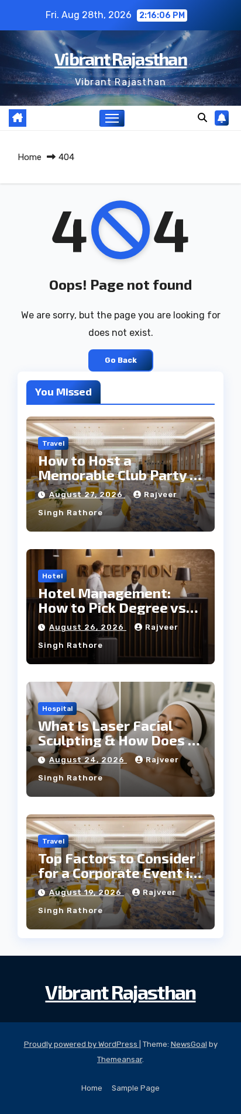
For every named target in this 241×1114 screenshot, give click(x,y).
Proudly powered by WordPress (81, 1044)
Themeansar (119, 1059)
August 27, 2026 (87, 494)
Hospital (57, 709)
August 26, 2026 (87, 627)
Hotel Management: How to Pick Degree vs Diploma (112, 607)
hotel (52, 576)
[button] (202, 117)
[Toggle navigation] (112, 118)
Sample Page (136, 1088)
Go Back (121, 360)
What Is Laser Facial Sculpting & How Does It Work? (118, 740)
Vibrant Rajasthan (120, 58)
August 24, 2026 (88, 759)
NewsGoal (189, 1044)
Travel (53, 443)
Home (30, 157)
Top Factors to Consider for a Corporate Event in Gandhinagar (118, 872)
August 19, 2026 (86, 892)
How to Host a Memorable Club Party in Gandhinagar (120, 475)
